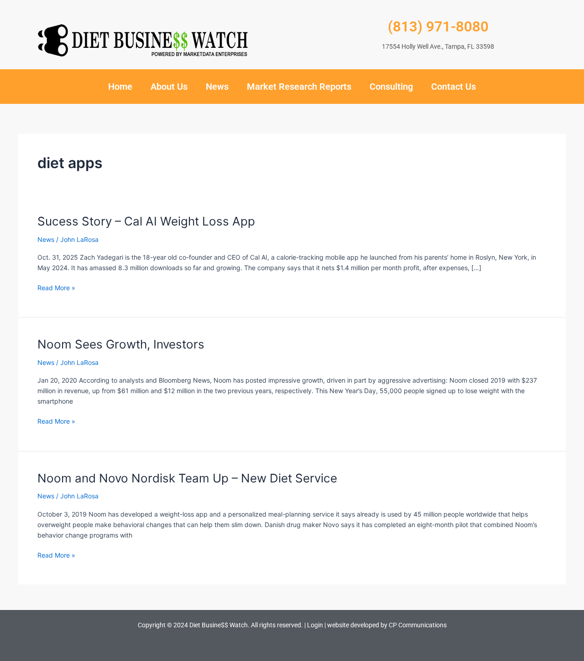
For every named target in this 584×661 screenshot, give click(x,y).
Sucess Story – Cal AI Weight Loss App (146, 221)
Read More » (56, 287)
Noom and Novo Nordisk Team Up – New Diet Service (187, 478)
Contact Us (453, 86)
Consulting (391, 86)
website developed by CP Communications (387, 625)
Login (315, 625)
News (217, 86)
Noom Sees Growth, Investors (120, 344)
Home (120, 86)
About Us (169, 86)
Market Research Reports (299, 86)
